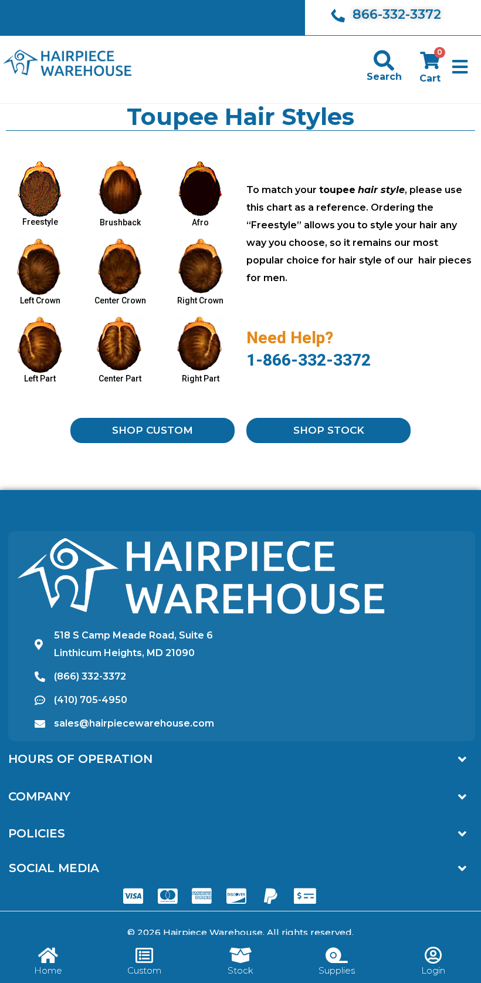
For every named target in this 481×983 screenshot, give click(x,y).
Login (433, 970)
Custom (144, 970)
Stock (240, 970)
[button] (460, 66)
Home (48, 970)
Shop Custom (152, 430)
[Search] (384, 60)
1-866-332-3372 (308, 360)
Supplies (337, 970)
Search (384, 76)
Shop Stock (328, 430)
